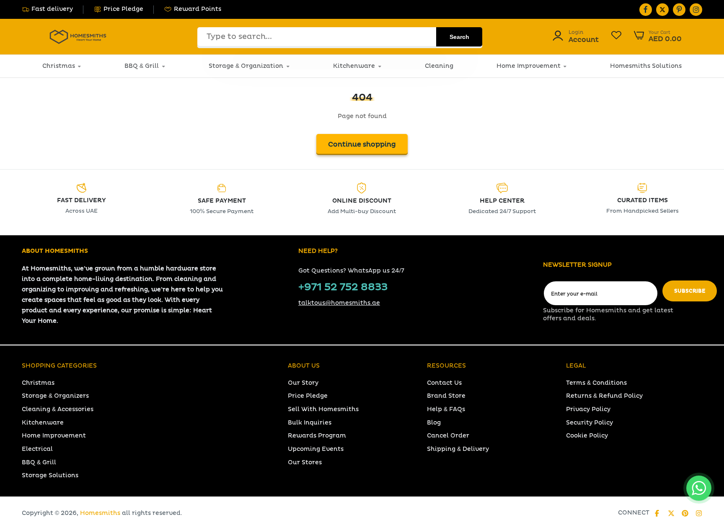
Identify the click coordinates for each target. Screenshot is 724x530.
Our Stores (305, 462)
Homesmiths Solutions (646, 65)
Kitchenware (354, 65)
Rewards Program (317, 435)
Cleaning (439, 65)
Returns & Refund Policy (604, 395)
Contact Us (444, 382)
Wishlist (616, 36)
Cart (658, 36)
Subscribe (689, 291)
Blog (434, 422)
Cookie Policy (587, 435)
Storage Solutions (50, 475)
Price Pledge (123, 9)
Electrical (37, 449)
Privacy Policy (588, 409)
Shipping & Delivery (458, 449)
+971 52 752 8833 (343, 287)
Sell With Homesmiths (323, 409)
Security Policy (589, 422)
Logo (78, 36)
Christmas (58, 65)
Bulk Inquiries (309, 422)
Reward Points (197, 9)
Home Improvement (528, 65)
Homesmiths (100, 513)
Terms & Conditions (596, 382)
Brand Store (446, 395)
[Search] (459, 36)
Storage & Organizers (55, 395)
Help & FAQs (446, 409)
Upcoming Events (316, 449)
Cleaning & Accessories (57, 409)
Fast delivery (52, 9)
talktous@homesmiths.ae (339, 302)
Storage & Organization (246, 65)
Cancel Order (448, 435)
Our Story (303, 382)
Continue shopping (362, 144)
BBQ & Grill (141, 65)
